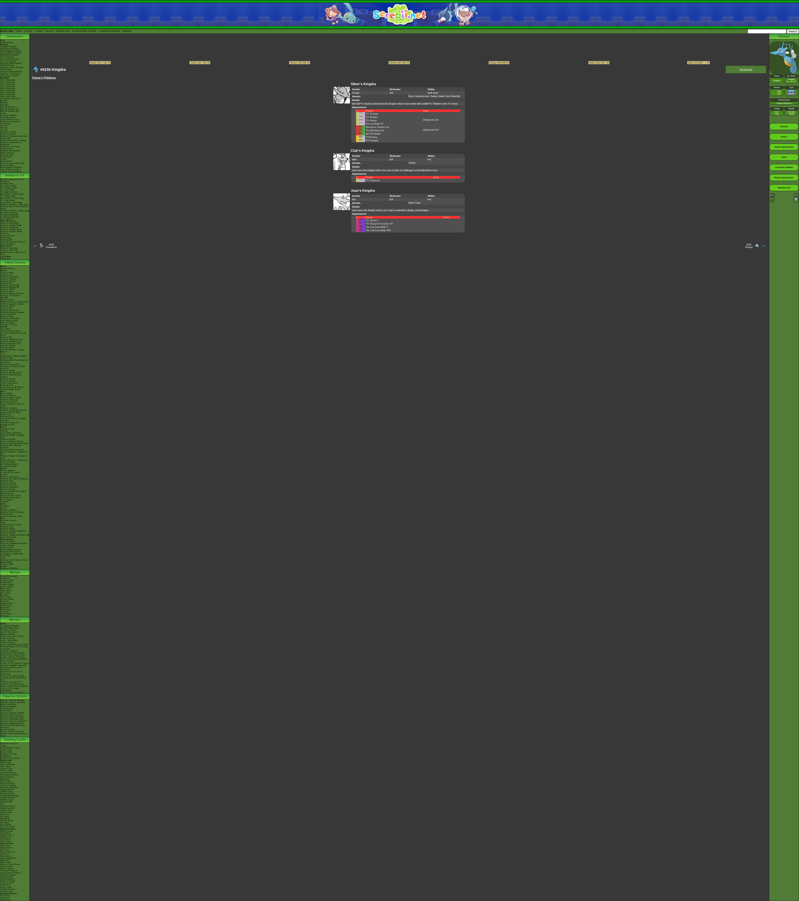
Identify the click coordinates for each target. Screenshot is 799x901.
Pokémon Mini (6, 514)
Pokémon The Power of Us (12, 684)
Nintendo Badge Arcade (10, 389)
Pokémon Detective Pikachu (12, 692)
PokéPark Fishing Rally (10, 498)
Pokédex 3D (5, 414)
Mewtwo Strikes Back (9, 628)
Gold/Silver (5, 506)
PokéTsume (5, 259)
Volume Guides (6, 587)
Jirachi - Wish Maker (9, 640)
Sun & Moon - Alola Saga (11, 202)
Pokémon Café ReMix (9, 285)
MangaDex (5, 578)
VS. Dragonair (373, 180)
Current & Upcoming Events (12, 163)
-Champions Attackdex (10, 99)
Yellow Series (6, 591)
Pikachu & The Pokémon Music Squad (13, 735)
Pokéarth (127, 31)
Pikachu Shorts (15, 696)
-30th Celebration (7, 764)
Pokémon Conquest (8, 408)
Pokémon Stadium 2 (9, 510)
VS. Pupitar (371, 120)
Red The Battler (373, 133)
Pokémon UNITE (7, 289)
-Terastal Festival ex (9, 871)
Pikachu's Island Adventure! (12, 717)
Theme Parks (6, 157)
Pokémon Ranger (7, 489)
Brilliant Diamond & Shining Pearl (14, 302)
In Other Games (7, 545)
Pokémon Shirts (7, 155)
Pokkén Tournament (8, 383)
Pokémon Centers (8, 134)
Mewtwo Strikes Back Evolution (14, 686)
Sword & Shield (6, 300)
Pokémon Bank (6, 358)
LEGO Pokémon (7, 153)
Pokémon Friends (7, 281)
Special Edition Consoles (11, 550)
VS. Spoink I (372, 220)
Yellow (3, 522)
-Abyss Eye (5, 846)
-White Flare (5, 781)
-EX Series (4, 823)
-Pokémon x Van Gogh (10, 147)
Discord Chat (6, 161)
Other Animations (7, 244)
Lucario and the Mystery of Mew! (14, 644)
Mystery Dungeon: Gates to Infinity (12, 405)
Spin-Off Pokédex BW (9, 111)
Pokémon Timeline (8, 132)
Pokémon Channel (8, 483)
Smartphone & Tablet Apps (11, 554)
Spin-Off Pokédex (7, 107)
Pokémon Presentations (10, 151)
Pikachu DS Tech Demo (10, 495)
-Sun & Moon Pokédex (10, 59)
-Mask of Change (7, 881)
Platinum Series (7, 603)
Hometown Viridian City (377, 127)
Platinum (4, 431)
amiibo (3, 558)
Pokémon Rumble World (10, 373)
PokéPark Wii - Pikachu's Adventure (11, 446)
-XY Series (4, 816)
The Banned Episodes (9, 217)
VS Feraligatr (372, 140)
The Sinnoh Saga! (8, 196)
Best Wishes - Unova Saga (12, 198)
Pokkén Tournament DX (10, 343)
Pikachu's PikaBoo (8, 707)
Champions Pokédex (109, 31)
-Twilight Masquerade (9, 796)
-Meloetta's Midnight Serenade (13, 665)
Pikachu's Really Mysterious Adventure (12, 726)
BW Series (4, 607)
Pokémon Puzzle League (11, 525)
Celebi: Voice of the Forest (12, 636)
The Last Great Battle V (377, 227)
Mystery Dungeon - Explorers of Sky (14, 453)
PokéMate (4, 502)
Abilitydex (4, 105)
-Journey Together (8, 785)
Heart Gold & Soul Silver (10, 433)
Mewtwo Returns (7, 634)
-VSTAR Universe (7, 889)
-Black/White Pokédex (9, 55)
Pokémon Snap (6, 527)
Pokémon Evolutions (9, 227)
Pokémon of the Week (10, 122)
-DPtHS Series (6, 821)
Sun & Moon (5, 329)
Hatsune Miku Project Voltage (13, 140)
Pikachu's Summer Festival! (12, 713)
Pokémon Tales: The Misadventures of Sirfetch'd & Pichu (13, 252)
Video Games (14, 262)
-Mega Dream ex (7, 852)
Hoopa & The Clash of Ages (12, 676)
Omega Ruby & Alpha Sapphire (13, 356)
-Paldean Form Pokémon (11, 171)
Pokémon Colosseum (9, 477)
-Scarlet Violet (6, 810)
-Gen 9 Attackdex (7, 97)
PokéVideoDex (6, 240)
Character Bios (6, 184)
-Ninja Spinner (6, 848)
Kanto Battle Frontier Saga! (12, 194)
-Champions (5, 124)
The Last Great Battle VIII (378, 230)
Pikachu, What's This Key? (12, 732)
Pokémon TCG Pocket (10, 296)
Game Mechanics (7, 117)
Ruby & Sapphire (7, 470)
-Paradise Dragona (8, 875)
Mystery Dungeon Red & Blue (13, 491)
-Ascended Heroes (8, 773)
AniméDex (4, 181)
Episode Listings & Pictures (12, 179)
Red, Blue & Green (8, 520)
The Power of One (8, 630)
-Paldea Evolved (7, 808)
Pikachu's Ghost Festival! (11, 715)
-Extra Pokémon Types (10, 748)
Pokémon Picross (7, 379)
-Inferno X (4, 854)
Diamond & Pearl (7, 429)
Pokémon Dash (7, 481)
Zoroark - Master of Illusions (12, 657)
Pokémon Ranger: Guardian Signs (12, 436)
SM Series (4, 616)
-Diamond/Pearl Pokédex (11, 53)
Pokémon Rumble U (9, 402)
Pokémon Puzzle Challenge (12, 512)
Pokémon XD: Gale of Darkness (14, 479)
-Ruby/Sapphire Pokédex (11, 51)
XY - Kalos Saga (7, 200)
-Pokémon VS (6, 891)
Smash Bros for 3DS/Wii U (12, 387)
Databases (14, 36)
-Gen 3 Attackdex (7, 84)
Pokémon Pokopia (8, 279)
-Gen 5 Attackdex (7, 88)
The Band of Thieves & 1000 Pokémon (12, 367)
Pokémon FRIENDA (9, 568)
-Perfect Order (6, 771)
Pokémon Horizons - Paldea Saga (14, 211)
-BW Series (5, 819)
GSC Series (5, 593)
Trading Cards (15, 739)
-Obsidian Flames (7, 806)
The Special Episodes (9, 215)
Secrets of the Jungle (9, 688)
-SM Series (5, 814)
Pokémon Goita (7, 564)
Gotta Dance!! (6, 711)
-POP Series (5, 841)
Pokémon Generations (9, 223)
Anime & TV (14, 175)
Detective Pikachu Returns (12, 293)
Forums (28, 31)
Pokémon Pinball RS (9, 487)
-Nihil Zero (4, 850)
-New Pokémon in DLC (10, 169)
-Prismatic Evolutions (9, 787)
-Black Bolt (5, 779)
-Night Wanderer (7, 879)
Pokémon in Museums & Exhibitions (10, 143)
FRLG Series (5, 597)
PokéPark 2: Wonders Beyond (13, 410)
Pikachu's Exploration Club (11, 719)
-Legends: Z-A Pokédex (10, 74)
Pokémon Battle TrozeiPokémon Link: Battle (14, 361)
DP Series (4, 601)
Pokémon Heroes (7, 638)
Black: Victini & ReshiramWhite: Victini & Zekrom (14, 660)
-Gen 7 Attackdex (7, 92)
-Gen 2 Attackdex (7, 82)
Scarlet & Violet (7, 273)
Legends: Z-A (6, 275)
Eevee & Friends (7, 729)
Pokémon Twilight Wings (11, 225)
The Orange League (8, 188)
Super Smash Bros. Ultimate (12, 350)
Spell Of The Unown (9, 632)
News (2, 40)
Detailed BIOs (6, 582)
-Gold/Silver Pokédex (9, 49)
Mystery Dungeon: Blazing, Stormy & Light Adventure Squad (14, 442)
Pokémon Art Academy (10, 364)
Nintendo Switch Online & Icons (14, 560)
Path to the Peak (7, 236)
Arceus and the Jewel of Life (12, 655)
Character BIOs (7, 580)
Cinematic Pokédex (8, 115)
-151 (2, 804)
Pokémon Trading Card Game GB (14, 535)
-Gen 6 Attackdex (7, 90)
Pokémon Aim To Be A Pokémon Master (14, 207)
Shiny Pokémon (7, 219)
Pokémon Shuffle (7, 371)
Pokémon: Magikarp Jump (11, 339)
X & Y (2, 354)
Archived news (6, 42)
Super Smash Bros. (8, 537)
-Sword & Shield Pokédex (11, 63)
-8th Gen (4, 128)
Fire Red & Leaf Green (10, 473)
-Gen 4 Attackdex (7, 86)
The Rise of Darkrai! (9, 651)
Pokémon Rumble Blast (10, 412)
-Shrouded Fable (7, 794)
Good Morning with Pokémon (12, 242)
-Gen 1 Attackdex (7, 80)
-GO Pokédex (6, 69)
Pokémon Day (6, 149)
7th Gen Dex (745, 69)
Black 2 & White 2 (8, 395)
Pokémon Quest (7, 348)
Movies (14, 619)
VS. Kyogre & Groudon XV (379, 223)
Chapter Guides (7, 585)
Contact (39, 31)
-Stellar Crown (6, 791)
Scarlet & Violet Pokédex (84, 31)
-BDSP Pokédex (7, 65)
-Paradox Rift (6, 802)
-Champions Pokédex (9, 76)
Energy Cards (6, 752)
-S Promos (4, 898)
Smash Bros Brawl (8, 466)
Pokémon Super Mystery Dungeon (11, 376)
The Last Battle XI (374, 123)
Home (19, 31)
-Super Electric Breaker (10, 873)
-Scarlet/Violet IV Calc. (10, 119)
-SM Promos (5, 837)
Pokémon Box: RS (8, 485)
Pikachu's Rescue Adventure (12, 702)
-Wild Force (5, 885)
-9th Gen (4, 126)
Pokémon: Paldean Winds (11, 231)
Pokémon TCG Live (8, 325)
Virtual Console (6, 547)
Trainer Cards (6, 750)
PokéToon (4, 234)
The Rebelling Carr (375, 130)
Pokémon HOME (7, 306)
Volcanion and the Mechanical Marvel (13, 679)
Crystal (3, 508)
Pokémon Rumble (8, 439)
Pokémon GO (6, 283)
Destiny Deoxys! (7, 642)
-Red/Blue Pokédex (8, 47)
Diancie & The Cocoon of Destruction (11, 673)
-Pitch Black (5, 766)
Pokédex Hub (62, 31)
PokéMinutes (5, 238)
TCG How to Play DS (9, 423)
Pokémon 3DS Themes (10, 552)
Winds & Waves (7, 269)
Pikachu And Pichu (8, 704)
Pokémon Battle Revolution (12, 450)
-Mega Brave (5, 856)
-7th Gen (4, 130)
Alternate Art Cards (8, 754)
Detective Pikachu (8, 346)
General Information (8, 576)
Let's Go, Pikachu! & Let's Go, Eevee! (13, 334)
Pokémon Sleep (7, 291)
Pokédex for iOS (7, 425)
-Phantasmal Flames (9, 775)
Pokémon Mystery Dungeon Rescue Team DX (12, 313)
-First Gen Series (7, 827)
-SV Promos (5, 833)
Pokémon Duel (6, 385)
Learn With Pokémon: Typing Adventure (12, 419)
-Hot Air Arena (6, 866)
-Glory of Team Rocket (10, 864)
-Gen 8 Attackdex (7, 94)
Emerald (3, 475)
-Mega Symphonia (8, 858)
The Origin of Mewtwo (9, 626)
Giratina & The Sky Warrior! (12, 653)
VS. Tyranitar (372, 113)
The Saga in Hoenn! (8, 192)
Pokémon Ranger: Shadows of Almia (13, 457)
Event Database (7, 165)
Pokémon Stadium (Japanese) (13, 531)
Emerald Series (6, 599)
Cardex (3, 113)
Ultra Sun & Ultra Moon (10, 331)
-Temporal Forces (7, 798)
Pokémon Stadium (8, 533)
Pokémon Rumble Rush (10, 341)
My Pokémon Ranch (9, 464)
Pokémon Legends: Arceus (12, 304)
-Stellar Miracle (6, 877)
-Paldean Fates (6, 800)
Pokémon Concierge (9, 248)
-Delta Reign (5, 762)
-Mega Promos (6, 831)
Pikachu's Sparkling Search (12, 723)
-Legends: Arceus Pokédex (12, 67)
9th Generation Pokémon (11, 167)
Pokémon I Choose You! (10, 682)
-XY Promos (5, 839)
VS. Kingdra (372, 117)
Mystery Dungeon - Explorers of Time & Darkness (14, 461)
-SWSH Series (6, 812)
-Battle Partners (7, 868)
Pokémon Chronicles (9, 213)
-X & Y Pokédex (7, 57)
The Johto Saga (7, 190)
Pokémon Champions (9, 277)
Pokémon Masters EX (9, 287)
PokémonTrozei (7, 493)
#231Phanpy (749, 245)
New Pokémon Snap (9, 321)
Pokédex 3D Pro (7, 416)
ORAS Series (6, 614)
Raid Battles (5, 756)
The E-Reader (6, 500)
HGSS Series (6, 605)
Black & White (6, 393)
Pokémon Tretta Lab (9, 400)
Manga (15, 572)
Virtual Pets (5, 556)
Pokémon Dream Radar (10, 398)
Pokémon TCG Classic (10, 758)
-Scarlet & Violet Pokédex (11, 72)
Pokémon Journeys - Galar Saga (14, 204)
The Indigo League (8, 186)
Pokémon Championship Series (13, 136)
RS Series (4, 595)
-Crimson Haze (6, 883)
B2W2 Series (5, 610)
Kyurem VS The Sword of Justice (14, 663)
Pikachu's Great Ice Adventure (13, 721)
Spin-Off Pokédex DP (9, 109)
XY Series (4, 612)
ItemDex (4, 101)
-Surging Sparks (7, 789)
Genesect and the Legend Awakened (11, 668)
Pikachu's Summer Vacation (12, 700)
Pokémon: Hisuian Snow (10, 229)
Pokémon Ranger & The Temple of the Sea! (14, 648)
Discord (49, 31)
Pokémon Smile (7, 316)
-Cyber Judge (6, 887)
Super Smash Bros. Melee (11, 516)
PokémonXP (5, 138)
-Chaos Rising (6, 769)
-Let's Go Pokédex (8, 61)
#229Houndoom (51, 245)
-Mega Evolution (7, 777)
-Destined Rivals (7, 783)
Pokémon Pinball (7, 529)
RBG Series (5, 589)
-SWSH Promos (7, 835)
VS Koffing (371, 137)
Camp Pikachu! (7, 709)
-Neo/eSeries (5, 825)
